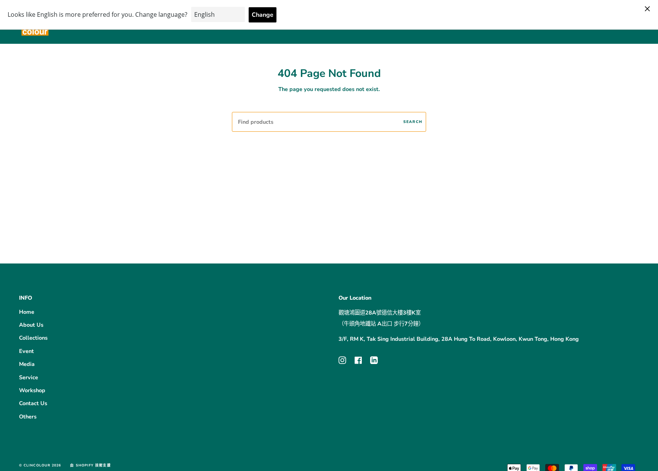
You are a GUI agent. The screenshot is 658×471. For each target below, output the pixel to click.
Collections (33, 338)
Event (26, 351)
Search (412, 121)
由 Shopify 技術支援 (90, 465)
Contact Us (33, 403)
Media (27, 364)
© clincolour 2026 (40, 465)
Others (28, 416)
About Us (31, 325)
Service (28, 377)
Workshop (32, 390)
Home (26, 312)
